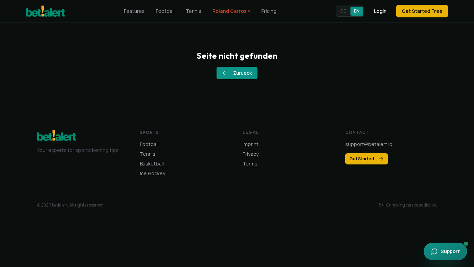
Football (165, 11)
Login (380, 11)
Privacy (251, 154)
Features (134, 11)
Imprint (251, 144)
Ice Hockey (152, 173)
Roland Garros (229, 11)
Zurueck (242, 73)
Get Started (361, 159)
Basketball (152, 163)
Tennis (193, 11)
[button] (350, 11)
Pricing (269, 11)
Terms (250, 163)
